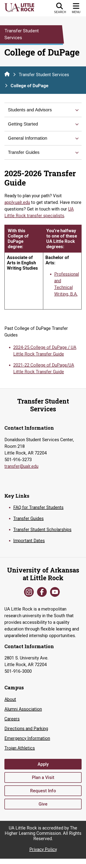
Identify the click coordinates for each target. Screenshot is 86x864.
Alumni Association (23, 709)
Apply (43, 764)
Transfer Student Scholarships (42, 529)
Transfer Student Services (44, 74)
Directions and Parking (26, 728)
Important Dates (29, 540)
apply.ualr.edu (17, 202)
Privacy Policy (43, 849)
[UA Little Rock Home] (7, 74)
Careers (12, 718)
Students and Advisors (30, 109)
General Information (27, 138)
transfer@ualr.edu (21, 466)
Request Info (43, 790)
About (10, 699)
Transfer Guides (23, 152)
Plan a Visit (43, 777)
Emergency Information (27, 738)
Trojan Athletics (19, 748)
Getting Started (23, 124)
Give (43, 804)
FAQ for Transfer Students (38, 507)
